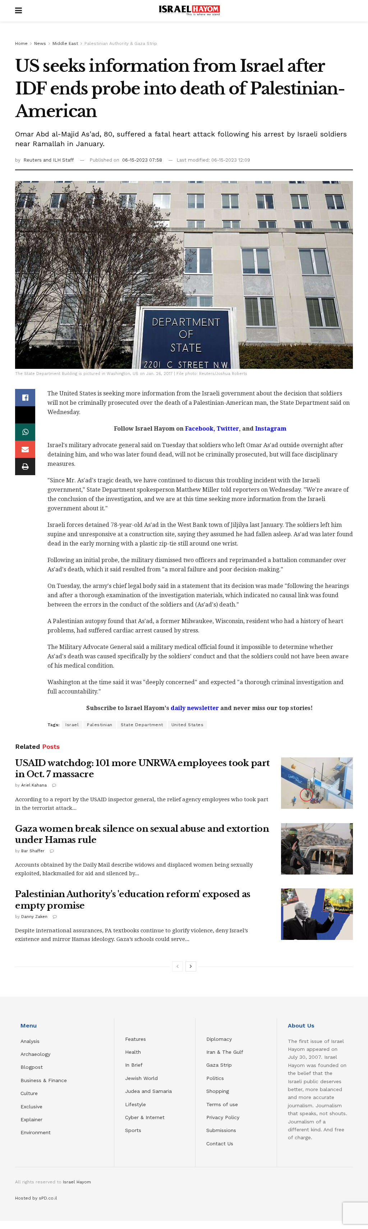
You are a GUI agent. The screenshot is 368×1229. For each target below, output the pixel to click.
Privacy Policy (222, 1117)
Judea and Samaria (148, 1091)
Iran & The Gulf (224, 1052)
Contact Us (219, 1143)
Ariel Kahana (34, 785)
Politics (215, 1078)
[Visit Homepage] (189, 11)
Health (133, 1052)
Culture (29, 1093)
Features (135, 1039)
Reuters (33, 160)
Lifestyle (135, 1104)
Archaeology (35, 1054)
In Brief (134, 1065)
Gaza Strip (219, 1065)
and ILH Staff (58, 160)
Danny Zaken (34, 916)
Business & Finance (43, 1080)
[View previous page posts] (177, 966)
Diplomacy (220, 1039)
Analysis (30, 1041)
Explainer (31, 1119)
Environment (35, 1132)
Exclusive (31, 1106)
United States (187, 724)
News (40, 43)
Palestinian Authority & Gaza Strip (120, 43)
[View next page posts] (190, 966)
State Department (142, 724)
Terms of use (222, 1104)
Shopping (217, 1091)
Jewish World (141, 1078)
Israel (72, 724)
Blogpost (31, 1067)
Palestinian (99, 724)
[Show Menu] (18, 11)
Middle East (65, 43)
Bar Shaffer (33, 851)
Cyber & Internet (145, 1117)
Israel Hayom (77, 1181)
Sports (133, 1130)
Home (21, 43)
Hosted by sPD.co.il (36, 1198)
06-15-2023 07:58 (142, 160)
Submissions (221, 1130)
